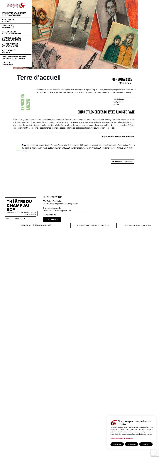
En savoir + (146, 444)
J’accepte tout (117, 444)
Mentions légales (25, 225)
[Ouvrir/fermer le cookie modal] (153, 453)
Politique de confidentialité (42, 225)
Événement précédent (124, 161)
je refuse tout (131, 444)
